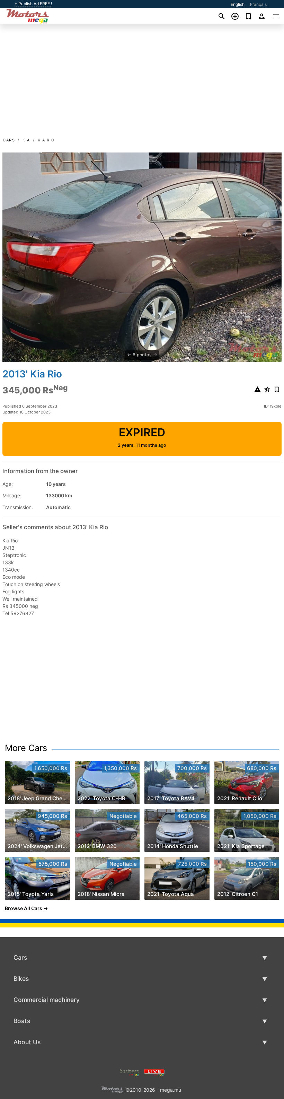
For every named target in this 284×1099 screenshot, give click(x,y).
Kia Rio (46, 140)
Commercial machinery (47, 999)
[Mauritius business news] (129, 1072)
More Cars (26, 748)
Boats (22, 1020)
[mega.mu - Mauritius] (112, 1089)
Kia (26, 140)
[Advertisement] (142, 84)
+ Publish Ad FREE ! (33, 3)
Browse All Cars (23, 908)
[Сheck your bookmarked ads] (248, 16)
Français (258, 4)
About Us (27, 1042)
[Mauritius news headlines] (154, 1072)
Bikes (21, 978)
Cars (9, 140)
